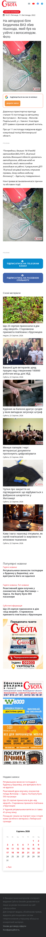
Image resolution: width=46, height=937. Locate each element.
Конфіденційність (11, 929)
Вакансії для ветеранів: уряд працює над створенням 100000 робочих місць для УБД (21, 370)
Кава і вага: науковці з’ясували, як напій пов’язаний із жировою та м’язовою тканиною (23, 536)
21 (28, 852)
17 (7, 852)
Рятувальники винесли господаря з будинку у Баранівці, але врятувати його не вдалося (23, 573)
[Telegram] (42, 4)
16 (38, 848)
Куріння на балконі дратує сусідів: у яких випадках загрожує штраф (23, 410)
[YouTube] (33, 4)
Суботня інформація (12, 605)
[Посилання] (9, 3)
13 (23, 848)
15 (33, 848)
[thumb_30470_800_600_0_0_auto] (23, 214)
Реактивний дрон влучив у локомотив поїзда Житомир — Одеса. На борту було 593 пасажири (21, 592)
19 (18, 852)
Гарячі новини (10, 567)
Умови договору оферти (14, 926)
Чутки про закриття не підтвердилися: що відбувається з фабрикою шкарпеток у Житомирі (23, 493)
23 (38, 852)
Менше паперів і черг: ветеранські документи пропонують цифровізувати (19, 450)
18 (13, 852)
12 (18, 848)
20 (23, 852)
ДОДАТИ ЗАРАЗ (13, 103)
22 (33, 852)
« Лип (9, 867)
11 (13, 848)
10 (7, 848)
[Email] (29, 4)
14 (28, 848)
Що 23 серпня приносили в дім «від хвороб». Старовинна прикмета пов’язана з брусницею (22, 329)
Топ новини (23, 585)
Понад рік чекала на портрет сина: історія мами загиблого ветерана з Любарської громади (23, 819)
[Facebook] (38, 4)
